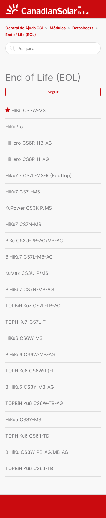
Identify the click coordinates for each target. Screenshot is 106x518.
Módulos (58, 27)
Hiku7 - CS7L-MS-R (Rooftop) (38, 175)
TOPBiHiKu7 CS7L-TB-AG (33, 306)
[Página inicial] (41, 9)
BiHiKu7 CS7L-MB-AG (29, 257)
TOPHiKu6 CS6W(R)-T (29, 371)
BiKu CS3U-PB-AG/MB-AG (34, 240)
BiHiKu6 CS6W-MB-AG (30, 354)
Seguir (53, 92)
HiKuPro (14, 127)
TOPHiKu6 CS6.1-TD (27, 436)
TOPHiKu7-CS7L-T (25, 322)
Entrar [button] (83, 12)
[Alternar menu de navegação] (79, 6)
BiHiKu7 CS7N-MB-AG (29, 289)
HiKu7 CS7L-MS (22, 192)
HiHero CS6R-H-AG (27, 159)
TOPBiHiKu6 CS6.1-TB (29, 468)
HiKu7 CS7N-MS (23, 224)
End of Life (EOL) (20, 34)
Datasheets (82, 27)
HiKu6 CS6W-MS (23, 338)
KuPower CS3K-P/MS (28, 208)
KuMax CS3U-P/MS (26, 273)
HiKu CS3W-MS (28, 110)
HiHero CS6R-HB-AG (28, 143)
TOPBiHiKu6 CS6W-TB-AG (34, 403)
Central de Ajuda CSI (24, 27)
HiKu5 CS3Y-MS (23, 419)
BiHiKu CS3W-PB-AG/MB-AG (36, 452)
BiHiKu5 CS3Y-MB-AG (29, 387)
